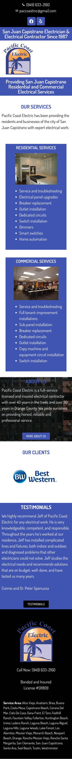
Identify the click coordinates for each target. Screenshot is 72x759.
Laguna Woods (29, 728)
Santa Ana (9, 748)
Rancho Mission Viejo (36, 738)
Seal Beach (24, 748)
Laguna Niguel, (58, 723)
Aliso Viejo (28, 703)
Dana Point (34, 713)
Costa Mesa (18, 708)
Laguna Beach (39, 723)
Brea (52, 703)
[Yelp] (41, 21)
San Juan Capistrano (49, 743)
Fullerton (38, 718)
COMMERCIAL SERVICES (36, 261)
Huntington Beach (56, 718)
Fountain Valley (22, 718)
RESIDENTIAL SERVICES (36, 147)
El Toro (46, 713)
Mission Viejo (24, 733)
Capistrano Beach (37, 708)
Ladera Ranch (20, 723)
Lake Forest (47, 728)
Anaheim (42, 703)
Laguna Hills (11, 728)
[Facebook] (31, 21)
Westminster (50, 748)
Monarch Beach (43, 733)
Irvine (6, 723)
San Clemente (26, 743)
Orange (17, 738)
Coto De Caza (17, 713)
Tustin (36, 748)
